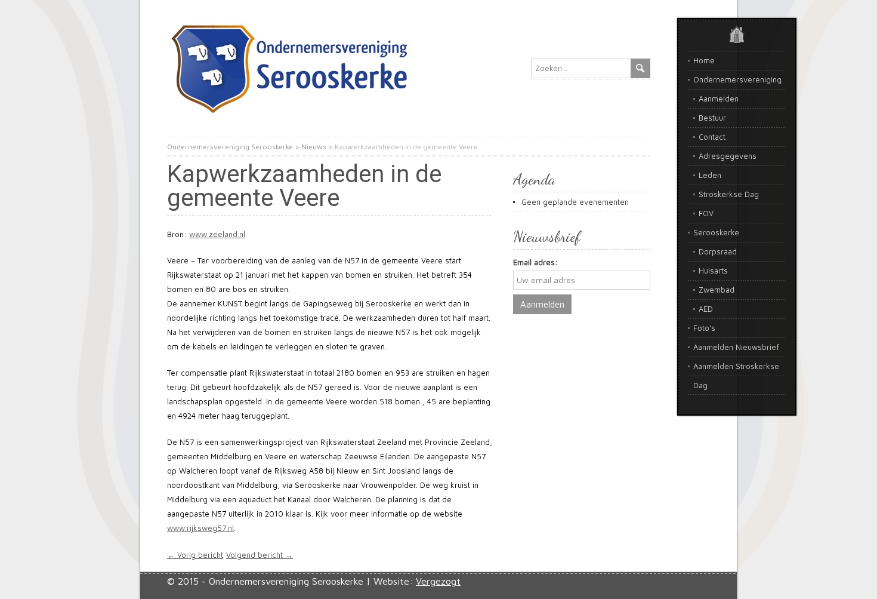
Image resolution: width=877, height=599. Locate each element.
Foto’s (704, 328)
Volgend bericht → (259, 555)
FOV (706, 213)
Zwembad (716, 289)
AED (706, 309)
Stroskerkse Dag (729, 194)
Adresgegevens (727, 156)
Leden (710, 175)
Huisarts (713, 270)
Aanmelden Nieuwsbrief (736, 347)
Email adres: (535, 262)
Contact (712, 137)
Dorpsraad (718, 251)
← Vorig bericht (195, 555)
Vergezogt (438, 581)
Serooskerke (716, 232)
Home (704, 60)
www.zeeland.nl (217, 234)
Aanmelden (719, 98)
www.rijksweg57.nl (200, 528)
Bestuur (712, 117)
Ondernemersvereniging (737, 79)
